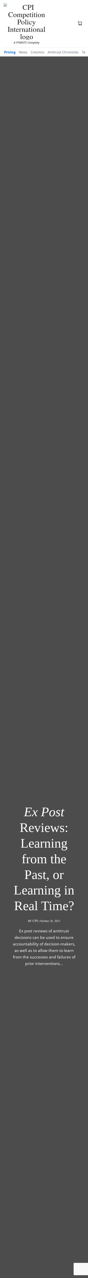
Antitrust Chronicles (63, 52)
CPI (35, 921)
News (23, 52)
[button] (80, 23)
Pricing (10, 52)
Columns (37, 52)
